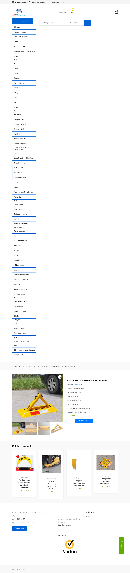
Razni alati (18, 209)
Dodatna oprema (20, 301)
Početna (14, 366)
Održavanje (18, 306)
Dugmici (17, 78)
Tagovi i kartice (20, 32)
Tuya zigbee (19, 197)
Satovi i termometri (21, 275)
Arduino (17, 60)
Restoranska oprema (21, 341)
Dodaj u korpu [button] (25, 504)
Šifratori (17, 27)
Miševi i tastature (20, 139)
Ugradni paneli (19, 328)
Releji (16, 93)
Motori (16, 97)
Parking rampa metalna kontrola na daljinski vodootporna (24, 483)
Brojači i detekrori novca (22, 147)
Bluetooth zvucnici (21, 280)
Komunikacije (19, 83)
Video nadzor (19, 265)
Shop (73, 11)
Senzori (17, 73)
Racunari (17, 111)
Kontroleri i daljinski (21, 46)
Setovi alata (18, 204)
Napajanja (18, 260)
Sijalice (17, 316)
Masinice (17, 245)
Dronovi (17, 270)
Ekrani (16, 102)
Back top (122, 547)
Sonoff (16, 153)
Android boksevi (20, 289)
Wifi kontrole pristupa (22, 37)
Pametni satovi (20, 236)
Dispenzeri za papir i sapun (24, 350)
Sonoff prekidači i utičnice (24, 158)
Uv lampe (17, 255)
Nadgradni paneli (20, 333)
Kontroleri (17, 63)
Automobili (18, 298)
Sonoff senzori (19, 163)
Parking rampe (19, 231)
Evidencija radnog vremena (24, 51)
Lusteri (16, 323)
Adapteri (17, 114)
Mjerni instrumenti (21, 224)
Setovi (16, 68)
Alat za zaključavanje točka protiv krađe (51, 485)
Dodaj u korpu (84, 421)
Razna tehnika (19, 227)
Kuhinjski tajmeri (20, 294)
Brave (16, 42)
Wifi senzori (18, 168)
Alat (15, 201)
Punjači (17, 284)
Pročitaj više (107, 500)
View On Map (20, 528)
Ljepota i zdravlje (20, 241)
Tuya (16, 182)
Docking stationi (20, 119)
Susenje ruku (19, 355)
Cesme (17, 345)
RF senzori (18, 173)
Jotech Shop (63, 12)
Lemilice (17, 219)
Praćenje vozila (20, 311)
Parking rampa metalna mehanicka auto (106, 481)
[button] (60, 377)
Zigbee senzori (20, 177)
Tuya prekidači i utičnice (23, 192)
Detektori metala (20, 214)
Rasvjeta (17, 320)
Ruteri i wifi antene (21, 144)
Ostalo (16, 56)
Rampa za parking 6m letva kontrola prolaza (79, 483)
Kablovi (17, 88)
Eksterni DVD (19, 129)
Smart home (18, 150)
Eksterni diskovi (20, 124)
